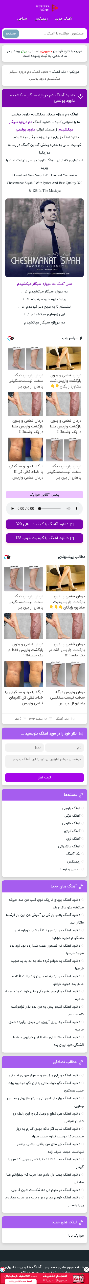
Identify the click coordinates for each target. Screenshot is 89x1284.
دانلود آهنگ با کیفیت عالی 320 (42, 524)
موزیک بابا (76, 1235)
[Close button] (86, 1269)
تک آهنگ (59, 72)
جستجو (11, 33)
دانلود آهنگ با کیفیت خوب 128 (42, 538)
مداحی (22, 18)
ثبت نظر (44, 777)
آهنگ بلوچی (71, 808)
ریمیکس (41, 18)
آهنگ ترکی (72, 815)
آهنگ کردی (72, 831)
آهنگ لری (73, 838)
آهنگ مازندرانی (69, 846)
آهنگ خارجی (71, 823)
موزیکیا (74, 72)
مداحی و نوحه (70, 869)
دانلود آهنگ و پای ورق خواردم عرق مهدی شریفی (44, 1075)
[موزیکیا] (45, 8)
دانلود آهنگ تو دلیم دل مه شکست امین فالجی (45, 1190)
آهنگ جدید (63, 18)
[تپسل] (2, 1269)
